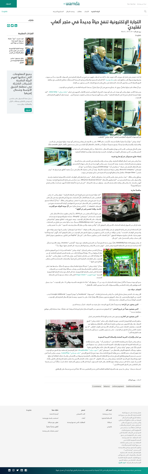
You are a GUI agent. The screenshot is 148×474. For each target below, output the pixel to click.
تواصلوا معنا (131, 3)
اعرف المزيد (122, 462)
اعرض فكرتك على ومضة (50, 430)
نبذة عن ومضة (141, 3)
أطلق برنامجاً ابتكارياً (52, 426)
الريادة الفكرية (95, 11)
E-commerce (97, 386)
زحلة (112, 79)
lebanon (107, 386)
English (4, 11)
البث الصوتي (80, 413)
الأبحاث (86, 11)
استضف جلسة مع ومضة (50, 418)
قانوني (109, 426)
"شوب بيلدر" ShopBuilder (88, 350)
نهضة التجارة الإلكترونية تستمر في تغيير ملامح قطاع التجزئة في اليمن (16, 50)
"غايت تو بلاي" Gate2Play (71, 353)
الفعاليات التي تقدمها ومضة (76, 422)
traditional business (133, 386)
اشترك (8, 3)
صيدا (107, 79)
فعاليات (79, 11)
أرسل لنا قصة (54, 413)
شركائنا (109, 422)
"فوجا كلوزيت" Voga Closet (86, 274)
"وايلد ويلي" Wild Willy (58, 92)
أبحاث (83, 418)
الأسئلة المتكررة (107, 418)
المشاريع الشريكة (58, 11)
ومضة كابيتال (70, 11)
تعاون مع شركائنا (53, 422)
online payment (118, 386)
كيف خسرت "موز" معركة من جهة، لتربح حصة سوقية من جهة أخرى (16, 40)
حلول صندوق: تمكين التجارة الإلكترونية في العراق (17, 60)
